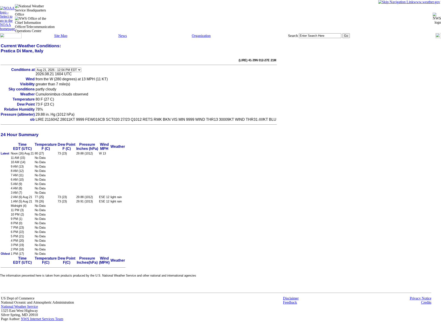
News (122, 36)
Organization (201, 36)
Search (293, 36)
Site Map (60, 36)
